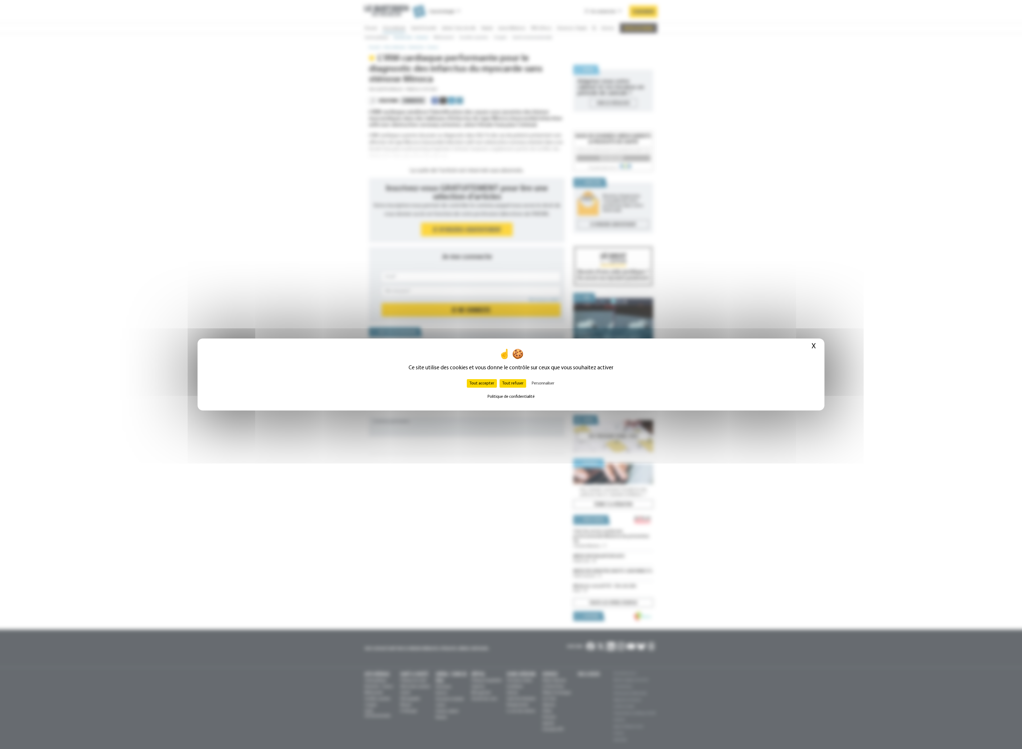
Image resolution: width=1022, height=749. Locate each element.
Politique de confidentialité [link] (511, 397)
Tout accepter (481, 383)
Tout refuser (513, 383)
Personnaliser (542, 383)
